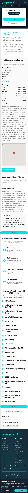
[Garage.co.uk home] (8, 2)
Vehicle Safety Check (12, 391)
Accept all (21, 490)
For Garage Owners (6, 449)
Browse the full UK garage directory (10, 425)
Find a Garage (18, 449)
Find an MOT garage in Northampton (10, 422)
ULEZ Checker (18, 453)
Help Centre (18, 447)
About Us (4, 441)
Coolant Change (10, 325)
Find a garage (8, 5)
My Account (18, 441)
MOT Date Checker (19, 451)
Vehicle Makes (18, 460)
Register (17, 443)
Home (3, 5)
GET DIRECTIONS (8, 169)
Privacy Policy (19, 477)
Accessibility (8, 477)
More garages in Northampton (9, 419)
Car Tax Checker (19, 456)
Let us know (20, 411)
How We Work (5, 445)
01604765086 (5, 81)
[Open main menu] (24, 2)
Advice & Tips (18, 445)
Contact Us (4, 451)
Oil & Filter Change (11, 377)
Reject (7, 490)
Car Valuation (18, 458)
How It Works (5, 447)
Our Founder (4, 443)
